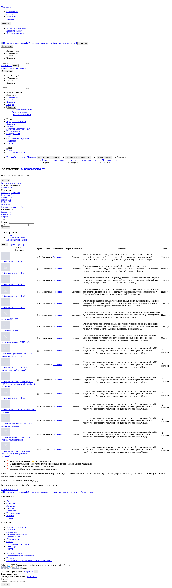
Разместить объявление (11, 183)
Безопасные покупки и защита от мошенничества (29, 560)
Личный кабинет (14, 92)
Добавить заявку (14, 31)
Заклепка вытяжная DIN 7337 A (16, 342)
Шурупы (6, 217)
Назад (9, 119)
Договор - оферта (14, 553)
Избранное (6, 65)
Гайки (6, 200)
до (2, 225)
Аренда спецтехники (16, 121)
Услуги (9, 143)
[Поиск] (27, 63)
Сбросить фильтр (16, 244)
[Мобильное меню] (8, 41)
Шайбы (6, 202)
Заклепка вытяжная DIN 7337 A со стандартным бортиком (17, 438)
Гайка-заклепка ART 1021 (13, 261)
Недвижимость (13, 131)
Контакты (10, 506)
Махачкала (6, 7)
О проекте (11, 503)
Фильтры (5, 180)
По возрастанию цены (16, 240)
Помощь (10, 558)
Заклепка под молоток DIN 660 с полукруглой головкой (16, 355)
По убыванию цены (15, 237)
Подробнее (28, 571)
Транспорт (11, 141)
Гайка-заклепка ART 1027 (13, 296)
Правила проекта (14, 513)
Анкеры (6, 214)
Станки (9, 136)
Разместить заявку (9, 489)
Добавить (6, 24)
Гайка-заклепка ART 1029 (13, 307)
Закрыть (5, 584)
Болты (5, 205)
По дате (5, 228)
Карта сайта (11, 511)
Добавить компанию (15, 33)
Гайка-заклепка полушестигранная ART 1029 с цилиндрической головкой (17, 453)
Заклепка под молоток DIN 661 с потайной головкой (16, 424)
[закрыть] (36, 571)
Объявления (12, 11)
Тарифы (10, 19)
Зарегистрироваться (17, 68)
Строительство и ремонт (17, 138)
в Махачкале (33, 169)
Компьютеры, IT (14, 124)
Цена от (4, 222)
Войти (15, 66)
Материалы (11, 126)
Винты (6, 197)
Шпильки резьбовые (12, 207)
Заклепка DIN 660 (9, 319)
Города (9, 518)
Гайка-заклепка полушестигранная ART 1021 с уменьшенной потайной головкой (18, 384)
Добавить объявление (16, 28)
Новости (10, 515)
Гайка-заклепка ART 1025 (13, 284)
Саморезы (8, 195)
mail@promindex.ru (85, 492)
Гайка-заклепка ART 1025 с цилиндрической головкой (14, 369)
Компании (11, 16)
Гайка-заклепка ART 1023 (13, 273)
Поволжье (7, 188)
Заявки (9, 14)
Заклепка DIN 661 (9, 331)
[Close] (16, 574)
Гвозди (6, 212)
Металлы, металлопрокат (18, 129)
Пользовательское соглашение (20, 556)
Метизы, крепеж (10, 192)
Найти (4, 245)
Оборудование (13, 133)
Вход (8, 501)
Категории (82, 43)
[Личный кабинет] (3, 41)
